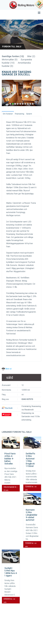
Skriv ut (8, 369)
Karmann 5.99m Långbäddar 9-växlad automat (31, 515)
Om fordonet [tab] (8, 114)
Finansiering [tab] (19, 114)
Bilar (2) (31, 56)
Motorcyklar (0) (9, 59)
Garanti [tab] (29, 114)
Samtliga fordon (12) (13, 56)
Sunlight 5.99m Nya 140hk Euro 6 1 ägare (10, 572)
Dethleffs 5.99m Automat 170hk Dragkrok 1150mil (30, 459)
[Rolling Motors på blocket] (38, 5)
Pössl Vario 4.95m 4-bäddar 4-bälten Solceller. (10, 458)
